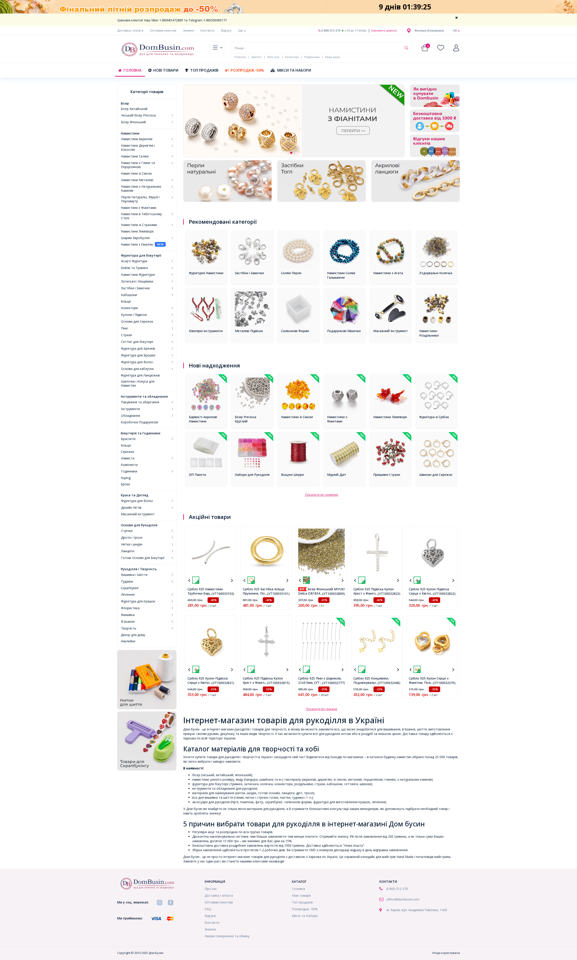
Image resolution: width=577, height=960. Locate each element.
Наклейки (128, 641)
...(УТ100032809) (332, 593)
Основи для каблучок (137, 369)
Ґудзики (127, 581)
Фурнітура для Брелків (138, 349)
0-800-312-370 (330, 30)
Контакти (207, 30)
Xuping (126, 478)
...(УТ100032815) (277, 683)
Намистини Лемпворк (137, 231)
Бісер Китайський (134, 109)
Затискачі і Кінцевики (137, 281)
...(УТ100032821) (222, 683)
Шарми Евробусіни (135, 238)
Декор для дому (133, 635)
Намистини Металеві (137, 180)
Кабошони (129, 295)
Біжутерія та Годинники (140, 433)
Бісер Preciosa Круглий (245, 419)
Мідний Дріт (336, 474)
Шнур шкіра (332, 57)
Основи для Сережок (137, 321)
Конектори (292, 57)
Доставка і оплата (130, 30)
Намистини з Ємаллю (137, 244)
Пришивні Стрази (386, 474)
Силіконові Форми (295, 331)
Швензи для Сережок (435, 474)
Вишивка (128, 615)
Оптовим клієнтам (163, 30)
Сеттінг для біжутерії (137, 342)
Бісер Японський (133, 122)
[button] (429, 30)
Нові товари (165, 70)
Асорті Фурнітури (134, 261)
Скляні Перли (291, 273)
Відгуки (226, 30)
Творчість (128, 628)
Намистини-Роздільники (429, 333)
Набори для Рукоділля (252, 474)
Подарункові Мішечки (344, 331)
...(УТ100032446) (388, 683)
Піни (124, 328)
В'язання (128, 622)
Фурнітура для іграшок (138, 601)
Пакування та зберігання (140, 402)
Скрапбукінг (130, 588)
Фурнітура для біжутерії (141, 255)
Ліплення (128, 595)
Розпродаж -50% (247, 70)
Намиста (127, 458)
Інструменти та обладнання (144, 396)
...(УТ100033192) (222, 593)
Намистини (130, 133)
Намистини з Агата (388, 273)
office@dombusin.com (403, 899)
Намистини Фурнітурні (138, 275)
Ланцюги (127, 551)
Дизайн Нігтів (131, 508)
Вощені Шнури (292, 474)
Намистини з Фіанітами (138, 208)
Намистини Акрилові (136, 139)
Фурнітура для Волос (137, 362)
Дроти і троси (131, 538)
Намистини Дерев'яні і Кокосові (138, 148)
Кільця (126, 301)
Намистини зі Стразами (139, 225)
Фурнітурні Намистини (206, 273)
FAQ (208, 909)
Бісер (125, 103)
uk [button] (455, 30)
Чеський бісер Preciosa (138, 115)
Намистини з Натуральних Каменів (141, 189)
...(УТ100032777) (332, 683)
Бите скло (273, 57)
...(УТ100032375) (443, 683)
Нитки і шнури (131, 544)
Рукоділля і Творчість (139, 569)
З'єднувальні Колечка (435, 273)
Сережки (127, 452)
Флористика (130, 608)
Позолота (240, 57)
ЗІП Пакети (197, 474)
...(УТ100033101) (277, 593)
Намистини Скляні (135, 156)
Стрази (126, 335)
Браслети (128, 439)
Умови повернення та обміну (227, 936)
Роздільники (312, 57)
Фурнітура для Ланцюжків (140, 375)
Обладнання (130, 416)
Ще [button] (241, 30)
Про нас (211, 889)
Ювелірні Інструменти (206, 331)
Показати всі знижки (321, 709)
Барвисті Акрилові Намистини (203, 419)
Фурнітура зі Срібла (434, 417)
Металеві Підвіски (249, 331)
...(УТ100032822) (443, 593)
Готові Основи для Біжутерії (143, 558)
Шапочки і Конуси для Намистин (137, 383)
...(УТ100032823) (388, 593)
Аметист (257, 57)
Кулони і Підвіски (134, 315)
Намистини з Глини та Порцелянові (138, 165)
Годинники (129, 471)
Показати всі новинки (321, 495)
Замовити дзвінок (383, 30)
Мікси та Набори (294, 70)
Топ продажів (204, 70)
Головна (133, 70)
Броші (125, 484)
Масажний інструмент (138, 514)
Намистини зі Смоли (136, 173)
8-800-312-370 (397, 889)
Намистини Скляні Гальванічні (341, 275)
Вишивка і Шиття (134, 575)
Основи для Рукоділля (139, 525)
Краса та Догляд (134, 495)
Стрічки (127, 531)
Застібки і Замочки (135, 288)
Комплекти (129, 465)
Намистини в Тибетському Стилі (141, 216)
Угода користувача (446, 953)
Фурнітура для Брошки (138, 355)
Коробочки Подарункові (139, 422)
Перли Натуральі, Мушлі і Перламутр (140, 199)
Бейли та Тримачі (134, 268)
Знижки (188, 30)
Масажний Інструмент (390, 331)
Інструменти (130, 409)
